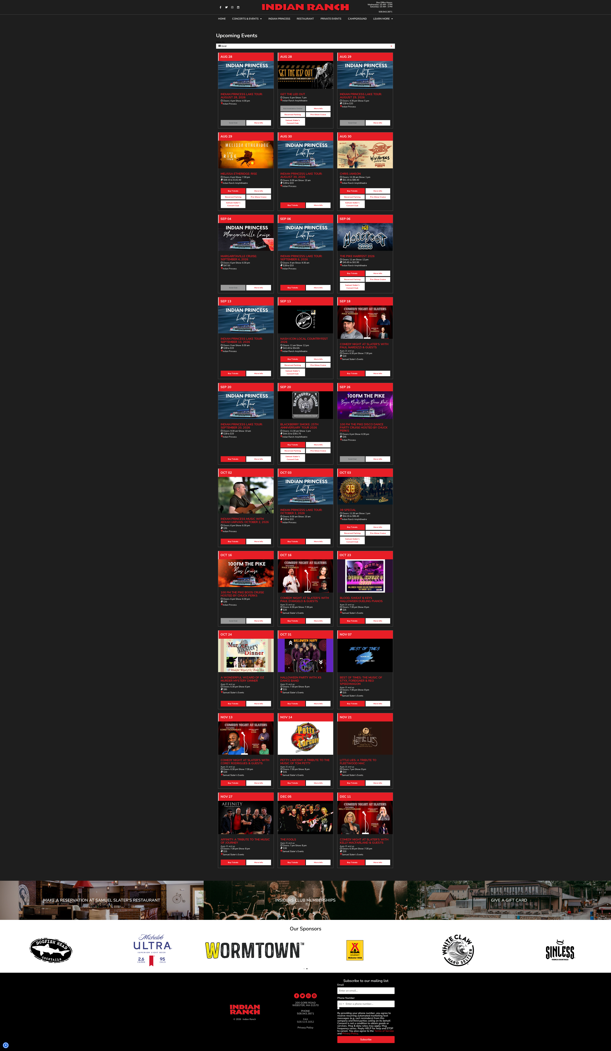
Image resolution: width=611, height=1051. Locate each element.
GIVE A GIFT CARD (509, 900)
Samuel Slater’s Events (352, 359)
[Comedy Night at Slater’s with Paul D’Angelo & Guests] (305, 576)
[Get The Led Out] (305, 75)
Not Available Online (292, 108)
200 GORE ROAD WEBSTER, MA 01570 (305, 1004)
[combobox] (341, 1004)
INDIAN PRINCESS (279, 19)
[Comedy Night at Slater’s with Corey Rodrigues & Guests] (246, 738)
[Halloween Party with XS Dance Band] (305, 655)
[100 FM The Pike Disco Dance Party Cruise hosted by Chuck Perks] (365, 405)
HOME (222, 19)
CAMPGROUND (357, 19)
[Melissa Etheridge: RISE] (246, 154)
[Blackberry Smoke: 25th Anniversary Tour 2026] (305, 405)
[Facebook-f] (220, 7)
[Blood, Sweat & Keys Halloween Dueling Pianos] (365, 576)
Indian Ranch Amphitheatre (294, 100)
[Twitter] (226, 7)
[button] (304, 968)
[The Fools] (305, 817)
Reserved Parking (292, 114)
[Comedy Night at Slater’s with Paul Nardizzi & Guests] (365, 322)
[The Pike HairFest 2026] (365, 237)
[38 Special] (365, 491)
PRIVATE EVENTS (331, 19)
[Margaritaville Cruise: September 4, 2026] (246, 237)
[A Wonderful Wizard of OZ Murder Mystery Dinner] (246, 655)
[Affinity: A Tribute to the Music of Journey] (246, 817)
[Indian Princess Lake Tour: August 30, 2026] (305, 154)
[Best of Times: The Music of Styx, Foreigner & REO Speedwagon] (365, 655)
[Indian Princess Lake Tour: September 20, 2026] (246, 405)
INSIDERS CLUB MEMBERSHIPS (305, 900)
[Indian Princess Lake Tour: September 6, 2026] (305, 237)
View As (220, 42)
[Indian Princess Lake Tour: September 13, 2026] (246, 319)
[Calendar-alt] (238, 7)
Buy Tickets (233, 191)
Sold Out (233, 123)
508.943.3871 (385, 11)
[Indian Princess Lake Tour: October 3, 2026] (305, 491)
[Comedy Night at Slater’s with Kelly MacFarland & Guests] (365, 817)
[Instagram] (232, 7)
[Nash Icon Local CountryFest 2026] (305, 319)
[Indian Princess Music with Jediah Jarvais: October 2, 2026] (246, 495)
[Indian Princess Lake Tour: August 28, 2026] (246, 75)
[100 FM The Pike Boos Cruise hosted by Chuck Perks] (246, 573)
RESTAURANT (305, 19)
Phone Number (346, 998)
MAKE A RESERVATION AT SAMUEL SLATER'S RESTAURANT (101, 900)
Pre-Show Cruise (318, 114)
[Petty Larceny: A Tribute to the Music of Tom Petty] (305, 738)
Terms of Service (384, 1031)
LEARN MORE (381, 19)
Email (340, 985)
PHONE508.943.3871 (305, 1012)
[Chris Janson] (365, 154)
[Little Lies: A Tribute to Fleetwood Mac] (365, 738)
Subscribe (366, 1039)
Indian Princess (230, 103)
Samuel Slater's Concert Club (292, 121)
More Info (258, 123)
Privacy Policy (305, 1027)
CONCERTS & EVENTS (245, 19)
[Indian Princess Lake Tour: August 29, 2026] (365, 75)
